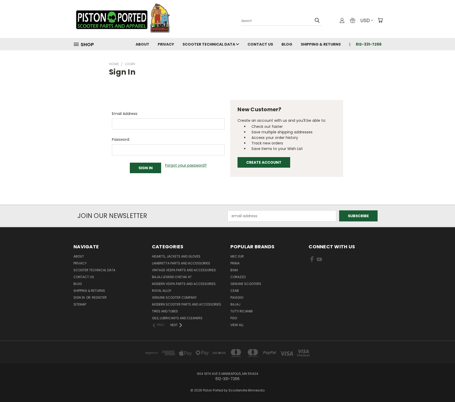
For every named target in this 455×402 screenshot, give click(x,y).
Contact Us (260, 44)
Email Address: (125, 113)
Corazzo (238, 277)
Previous (441, 385)
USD (365, 20)
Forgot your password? (186, 165)
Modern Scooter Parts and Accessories (186, 304)
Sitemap (79, 304)
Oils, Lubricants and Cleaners (177, 318)
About (142, 44)
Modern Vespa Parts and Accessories (184, 284)
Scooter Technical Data (209, 44)
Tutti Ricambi (241, 311)
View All (237, 325)
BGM (234, 270)
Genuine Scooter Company (174, 297)
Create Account (263, 162)
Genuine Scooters (245, 284)
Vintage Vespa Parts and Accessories (184, 270)
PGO (233, 318)
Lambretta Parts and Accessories (181, 263)
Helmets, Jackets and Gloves (176, 256)
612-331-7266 (369, 44)
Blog (286, 44)
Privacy (166, 44)
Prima (235, 263)
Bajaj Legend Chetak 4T (172, 277)
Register (99, 297)
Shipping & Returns (321, 44)
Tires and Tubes (165, 311)
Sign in (79, 297)
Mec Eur (237, 256)
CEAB (234, 290)
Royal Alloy (161, 290)
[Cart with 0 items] (380, 20)
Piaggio (236, 297)
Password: (121, 139)
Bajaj (235, 304)
